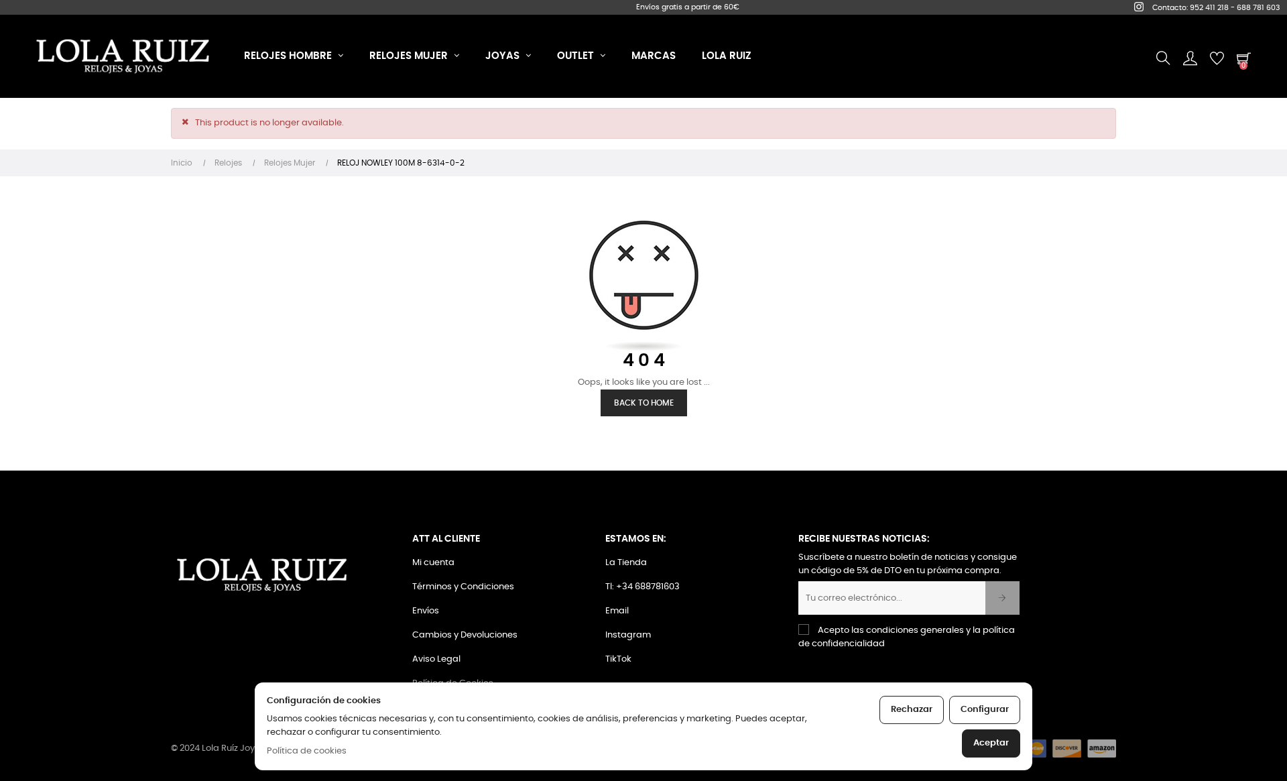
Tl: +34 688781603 (642, 587)
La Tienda (626, 562)
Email (617, 611)
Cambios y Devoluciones (464, 635)
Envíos (425, 611)
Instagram (628, 635)
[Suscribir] (1002, 598)
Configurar (985, 709)
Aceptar (991, 743)
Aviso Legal (436, 659)
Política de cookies (307, 751)
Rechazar (911, 709)
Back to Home (644, 403)
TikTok (618, 659)
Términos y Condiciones (463, 587)
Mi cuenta (433, 562)
